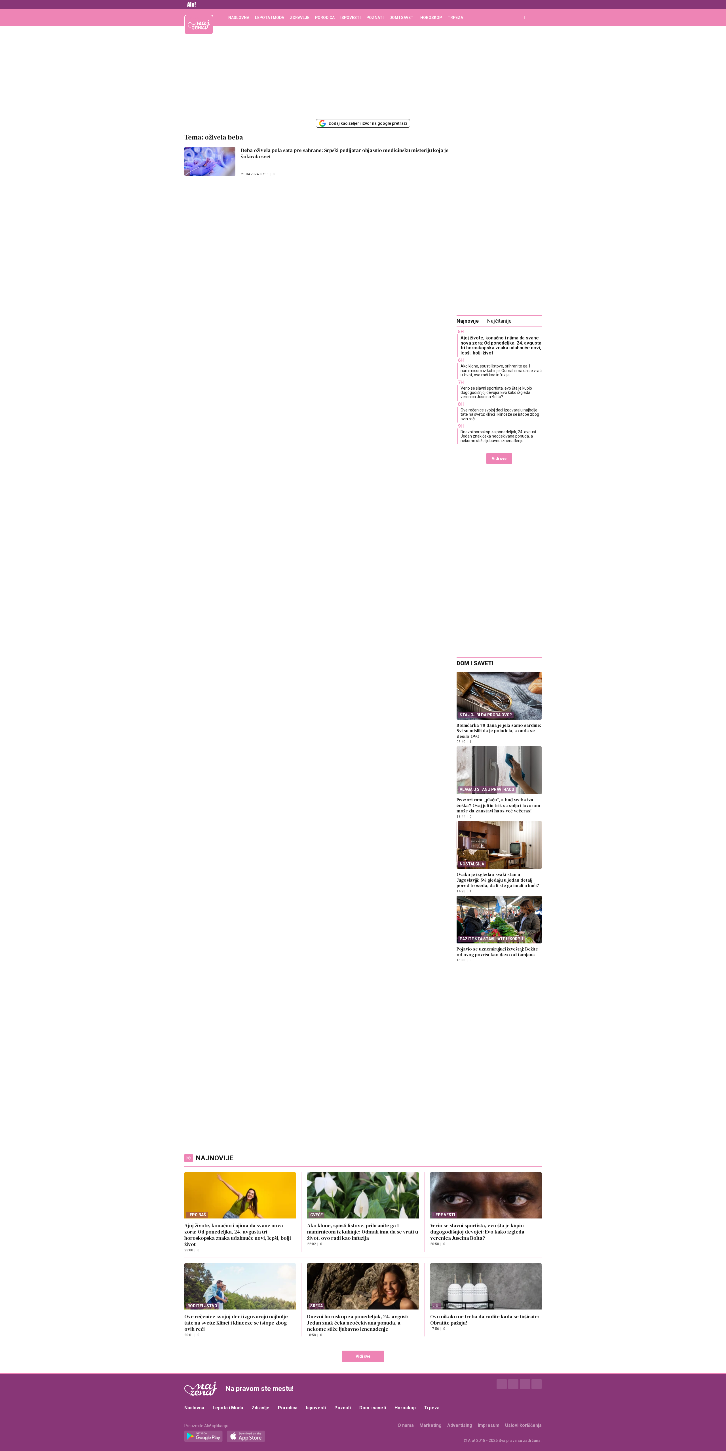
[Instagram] (513, 1384)
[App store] (246, 1436)
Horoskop (431, 17)
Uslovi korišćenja (523, 1425)
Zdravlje (299, 17)
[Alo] (190, 4)
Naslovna (238, 17)
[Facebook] (502, 1384)
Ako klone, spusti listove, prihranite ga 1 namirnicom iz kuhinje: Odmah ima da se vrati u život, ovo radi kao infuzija (501, 370)
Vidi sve (499, 458)
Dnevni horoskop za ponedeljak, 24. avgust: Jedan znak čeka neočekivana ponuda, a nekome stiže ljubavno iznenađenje (499, 436)
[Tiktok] (536, 1384)
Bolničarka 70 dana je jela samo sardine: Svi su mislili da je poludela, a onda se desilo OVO (499, 730)
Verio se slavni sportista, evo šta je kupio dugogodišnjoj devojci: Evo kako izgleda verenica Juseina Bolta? (496, 392)
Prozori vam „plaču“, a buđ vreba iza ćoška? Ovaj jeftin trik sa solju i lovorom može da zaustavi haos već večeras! (498, 805)
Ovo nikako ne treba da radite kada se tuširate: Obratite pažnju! (484, 1319)
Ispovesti (350, 17)
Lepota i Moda (269, 17)
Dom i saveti (402, 17)
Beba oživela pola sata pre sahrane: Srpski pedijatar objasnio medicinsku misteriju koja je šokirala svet (345, 153)
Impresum (488, 1425)
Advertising (459, 1425)
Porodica (325, 17)
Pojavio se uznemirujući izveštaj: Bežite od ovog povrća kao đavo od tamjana (497, 952)
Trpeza (455, 17)
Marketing (430, 1425)
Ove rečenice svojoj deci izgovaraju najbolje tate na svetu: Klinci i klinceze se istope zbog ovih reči (500, 414)
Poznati (375, 17)
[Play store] (203, 1436)
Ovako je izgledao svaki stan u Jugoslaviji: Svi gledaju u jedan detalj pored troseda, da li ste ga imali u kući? (498, 879)
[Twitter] (525, 1384)
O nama (406, 1425)
